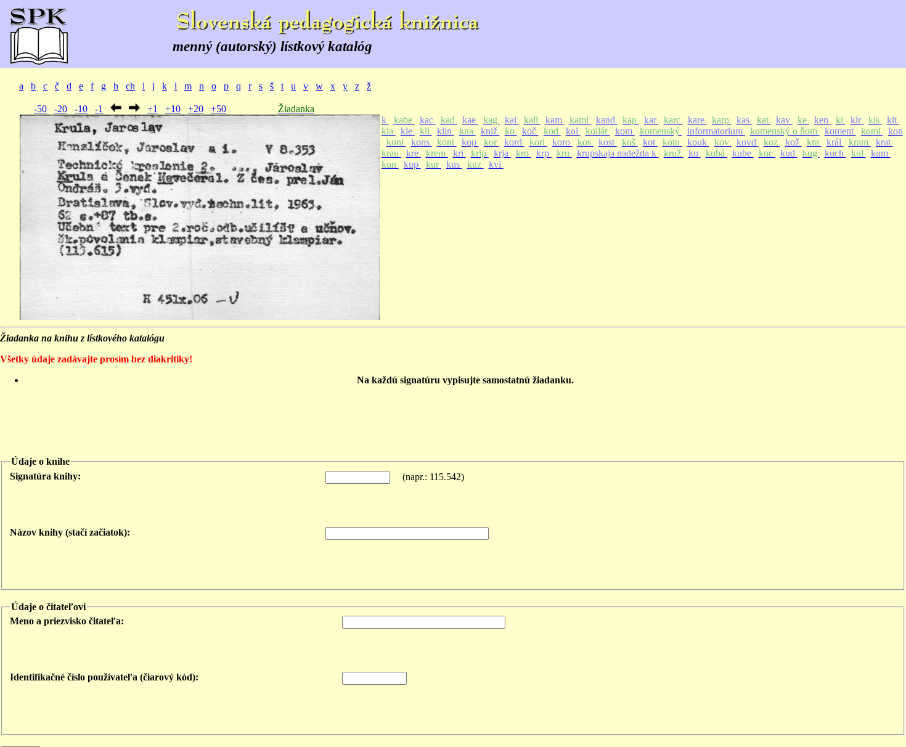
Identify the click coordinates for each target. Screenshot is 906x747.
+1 (152, 109)
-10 (81, 109)
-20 (60, 109)
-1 (99, 109)
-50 (40, 109)
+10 (173, 109)
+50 (218, 109)
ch (130, 86)
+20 (195, 109)
